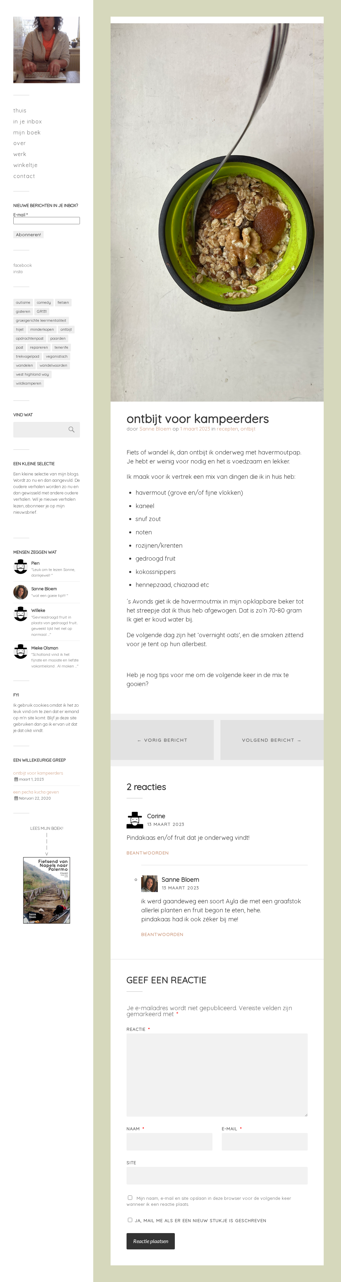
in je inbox (27, 121)
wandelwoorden (53, 365)
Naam (135, 1129)
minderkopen (42, 329)
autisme (23, 302)
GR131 (42, 311)
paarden (58, 338)
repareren (39, 347)
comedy (44, 302)
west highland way (32, 374)
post (19, 347)
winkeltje (25, 164)
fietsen (63, 302)
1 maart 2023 (195, 429)
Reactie (138, 1029)
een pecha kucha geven (36, 792)
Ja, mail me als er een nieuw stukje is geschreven (199, 1220)
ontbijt (66, 329)
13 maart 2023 (165, 824)
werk (20, 153)
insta (18, 271)
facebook (22, 265)
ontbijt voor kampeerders (38, 773)
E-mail (20, 215)
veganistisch (57, 356)
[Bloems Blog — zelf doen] (46, 50)
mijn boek (27, 132)
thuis (20, 110)
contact (24, 175)
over (19, 142)
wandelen (24, 365)
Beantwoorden (148, 852)
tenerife (61, 347)
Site (131, 1162)
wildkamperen (28, 383)
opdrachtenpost (30, 338)
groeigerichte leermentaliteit (41, 320)
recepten (227, 429)
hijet (20, 329)
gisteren (23, 311)
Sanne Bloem (155, 429)
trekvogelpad (27, 356)
